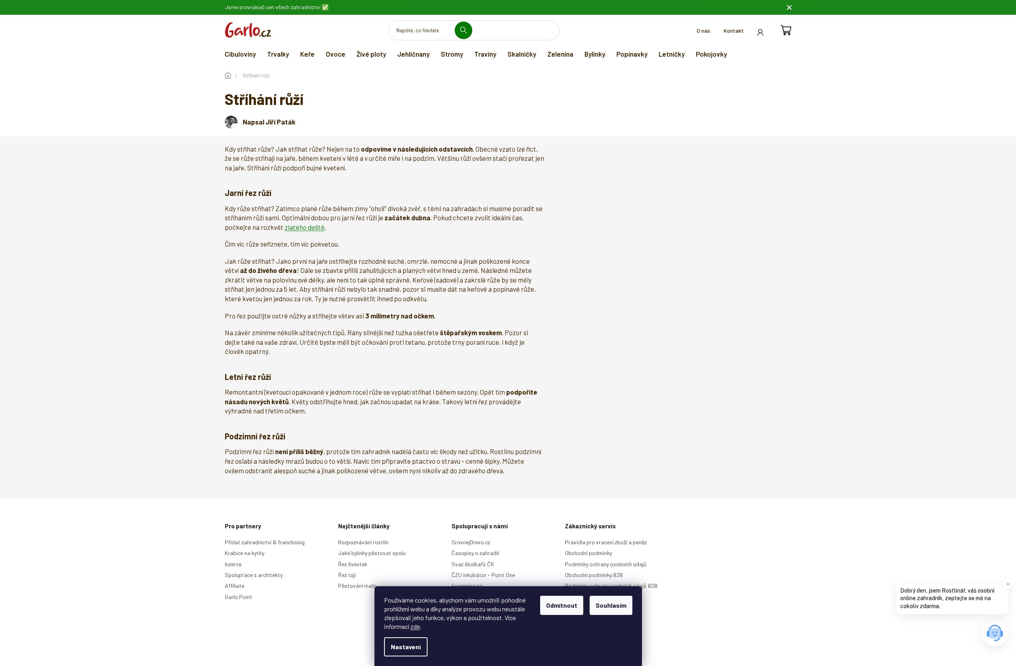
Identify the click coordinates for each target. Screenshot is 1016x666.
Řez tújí (347, 574)
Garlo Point (238, 596)
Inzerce (233, 564)
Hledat (466, 30)
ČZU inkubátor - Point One (483, 574)
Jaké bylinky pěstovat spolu (372, 552)
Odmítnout (561, 605)
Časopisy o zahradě (475, 552)
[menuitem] (240, 53)
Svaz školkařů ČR (473, 564)
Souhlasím (611, 605)
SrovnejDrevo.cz (471, 542)
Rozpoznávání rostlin (363, 542)
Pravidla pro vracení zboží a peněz (606, 542)
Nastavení (406, 646)
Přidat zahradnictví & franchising (265, 542)
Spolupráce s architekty (254, 574)
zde (415, 626)
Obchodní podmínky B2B (594, 574)
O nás (703, 30)
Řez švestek (352, 564)
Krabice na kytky (244, 552)
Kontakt (734, 30)
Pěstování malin (357, 585)
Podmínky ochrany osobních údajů (606, 564)
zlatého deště (305, 227)
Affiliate (234, 585)
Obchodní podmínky (588, 552)
